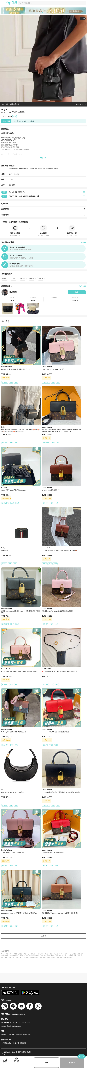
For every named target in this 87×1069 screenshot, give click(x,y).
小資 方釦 (80, 956)
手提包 (13, 279)
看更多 (43, 936)
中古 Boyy (51, 956)
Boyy (11, 179)
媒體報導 (23, 1043)
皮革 (11, 954)
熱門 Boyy (44, 956)
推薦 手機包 (68, 957)
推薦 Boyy (59, 956)
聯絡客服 (11, 1035)
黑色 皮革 (34, 954)
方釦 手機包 (13, 956)
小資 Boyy (36, 956)
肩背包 (16, 174)
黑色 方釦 (41, 954)
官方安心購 (13, 1022)
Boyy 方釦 (64, 954)
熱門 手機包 (51, 957)
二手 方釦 (66, 956)
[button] (11, 299)
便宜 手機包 (34, 957)
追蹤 (76, 292)
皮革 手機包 (4, 956)
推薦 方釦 (18, 957)
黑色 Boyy (26, 954)
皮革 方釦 (80, 954)
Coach (3, 1026)
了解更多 (82, 242)
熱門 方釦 (4, 957)
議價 (46, 1062)
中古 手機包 (60, 957)
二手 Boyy (21, 956)
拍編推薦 (16, 1043)
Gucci (9, 1026)
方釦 (15, 954)
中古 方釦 (11, 957)
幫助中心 (4, 1035)
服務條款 (19, 1035)
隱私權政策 (26, 1035)
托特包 (22, 279)
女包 (10, 174)
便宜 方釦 (73, 956)
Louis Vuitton (16, 1026)
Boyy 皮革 (57, 954)
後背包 (31, 279)
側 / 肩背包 (22, 1022)
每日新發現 (5, 1022)
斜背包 (40, 279)
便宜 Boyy (29, 956)
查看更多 (43, 158)
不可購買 (72, 1062)
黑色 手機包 (48, 954)
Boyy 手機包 (72, 954)
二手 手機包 (26, 957)
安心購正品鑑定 (6, 1043)
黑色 (7, 954)
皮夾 (28, 1022)
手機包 (20, 954)
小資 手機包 (43, 957)
